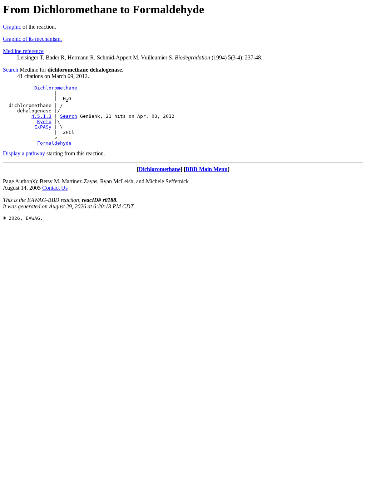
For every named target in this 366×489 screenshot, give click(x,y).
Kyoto (44, 121)
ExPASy (42, 127)
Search (10, 70)
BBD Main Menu (207, 169)
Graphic (12, 27)
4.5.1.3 (41, 116)
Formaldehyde (54, 143)
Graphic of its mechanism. (32, 39)
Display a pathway (24, 153)
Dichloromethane (55, 88)
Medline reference (23, 51)
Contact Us (55, 188)
